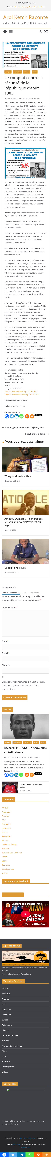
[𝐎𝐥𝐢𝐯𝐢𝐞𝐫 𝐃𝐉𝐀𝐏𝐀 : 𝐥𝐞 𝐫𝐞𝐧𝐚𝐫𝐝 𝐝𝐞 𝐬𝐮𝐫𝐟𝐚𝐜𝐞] (10, 787)
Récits (35, 72)
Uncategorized (8, 869)
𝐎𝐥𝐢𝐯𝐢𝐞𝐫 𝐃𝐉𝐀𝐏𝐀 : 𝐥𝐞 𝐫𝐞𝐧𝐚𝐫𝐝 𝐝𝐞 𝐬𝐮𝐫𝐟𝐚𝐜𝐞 (31, 785)
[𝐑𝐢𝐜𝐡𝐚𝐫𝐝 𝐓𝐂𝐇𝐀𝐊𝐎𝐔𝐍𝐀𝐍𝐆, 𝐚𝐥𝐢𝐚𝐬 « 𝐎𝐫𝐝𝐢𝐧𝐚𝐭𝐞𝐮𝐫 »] (25, 726)
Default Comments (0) (11, 593)
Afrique (8, 72)
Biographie (17, 742)
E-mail (5, 653)
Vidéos (4, 873)
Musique (5, 848)
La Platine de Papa (9, 844)
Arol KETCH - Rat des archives (29, 98)
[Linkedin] (16, 416)
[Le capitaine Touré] (25, 541)
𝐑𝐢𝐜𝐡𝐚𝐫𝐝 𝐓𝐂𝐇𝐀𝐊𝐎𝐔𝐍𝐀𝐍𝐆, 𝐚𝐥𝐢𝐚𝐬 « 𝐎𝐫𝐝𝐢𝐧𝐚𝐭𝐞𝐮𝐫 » (25, 750)
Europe (5, 832)
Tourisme (6, 865)
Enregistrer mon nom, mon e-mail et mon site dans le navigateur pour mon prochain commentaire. (23, 685)
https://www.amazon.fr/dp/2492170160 (20, 391)
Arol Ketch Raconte (25, 17)
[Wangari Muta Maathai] (25, 449)
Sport (43, 742)
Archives (5, 816)
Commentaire (9, 607)
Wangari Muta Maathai (17, 476)
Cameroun (17, 72)
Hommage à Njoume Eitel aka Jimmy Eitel (24, 427)
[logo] (25, 952)
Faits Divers (7, 836)
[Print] (27, 416)
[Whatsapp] (21, 416)
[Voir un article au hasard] (46, 31)
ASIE (4, 820)
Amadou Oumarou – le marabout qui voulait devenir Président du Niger (23, 522)
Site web (6, 665)
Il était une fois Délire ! (35, 434)
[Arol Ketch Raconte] (5, 31)
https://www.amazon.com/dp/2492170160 (21, 394)
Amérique (6, 812)
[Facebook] (7, 416)
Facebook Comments (30, 593)
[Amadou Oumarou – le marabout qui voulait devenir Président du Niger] (25, 491)
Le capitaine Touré (15, 567)
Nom (5, 641)
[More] (32, 416)
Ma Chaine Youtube (12, 894)
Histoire (26, 72)
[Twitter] (12, 416)
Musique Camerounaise (12, 852)
